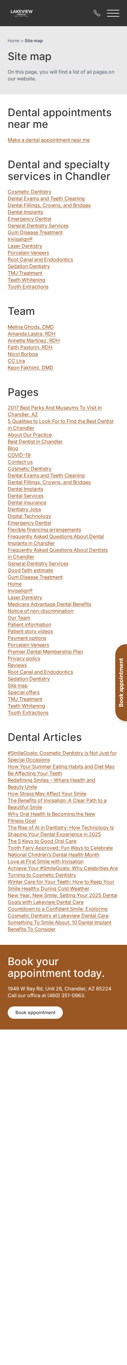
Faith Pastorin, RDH (30, 347)
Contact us (20, 462)
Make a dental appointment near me (49, 140)
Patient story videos (30, 631)
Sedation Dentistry (29, 266)
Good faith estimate (30, 570)
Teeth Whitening (26, 280)
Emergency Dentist (29, 219)
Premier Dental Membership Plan (45, 651)
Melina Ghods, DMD (31, 327)
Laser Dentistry (25, 246)
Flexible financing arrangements (44, 529)
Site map (18, 685)
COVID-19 (19, 455)
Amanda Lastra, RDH (31, 334)
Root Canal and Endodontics (40, 259)
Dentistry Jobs (24, 509)
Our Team (19, 618)
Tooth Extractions (28, 286)
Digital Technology (29, 516)
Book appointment (35, 1012)
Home (13, 40)
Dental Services (25, 496)
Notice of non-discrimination (40, 611)
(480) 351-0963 (65, 995)
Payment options (27, 638)
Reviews (17, 665)
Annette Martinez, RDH (34, 340)
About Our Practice (30, 435)
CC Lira (16, 361)
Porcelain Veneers (28, 253)
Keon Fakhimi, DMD (30, 367)
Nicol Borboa (23, 354)
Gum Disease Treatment (35, 232)
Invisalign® (20, 239)
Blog (13, 448)
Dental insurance (27, 502)
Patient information (29, 624)
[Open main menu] (113, 13)
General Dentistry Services (38, 225)
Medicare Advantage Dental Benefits (49, 604)
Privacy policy (24, 658)
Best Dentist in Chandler (35, 441)
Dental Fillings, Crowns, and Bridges (49, 205)
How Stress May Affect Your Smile (47, 793)
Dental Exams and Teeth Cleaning (46, 198)
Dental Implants (25, 212)
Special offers (23, 692)
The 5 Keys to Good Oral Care (42, 841)
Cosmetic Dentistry (29, 192)
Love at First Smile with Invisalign (46, 861)
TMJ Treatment (25, 273)
